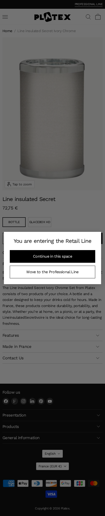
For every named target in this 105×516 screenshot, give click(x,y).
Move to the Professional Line (52, 272)
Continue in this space (52, 256)
